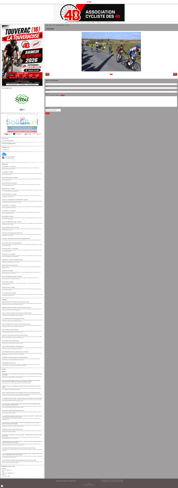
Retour (111, 74)
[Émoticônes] (60, 95)
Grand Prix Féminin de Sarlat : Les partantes (10, 177)
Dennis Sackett (88, 22)
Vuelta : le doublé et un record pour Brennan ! (10, 329)
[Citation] (52, 95)
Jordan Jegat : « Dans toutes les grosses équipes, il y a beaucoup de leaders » (16, 238)
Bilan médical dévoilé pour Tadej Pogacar (9, 183)
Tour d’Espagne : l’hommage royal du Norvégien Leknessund (13, 410)
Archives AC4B (110, 22)
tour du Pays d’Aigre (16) (60, 25)
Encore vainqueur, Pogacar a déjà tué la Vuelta (10, 340)
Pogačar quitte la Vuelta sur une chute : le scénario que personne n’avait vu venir (16, 307)
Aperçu (63, 95)
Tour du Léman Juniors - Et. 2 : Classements (10, 248)
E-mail (46, 86)
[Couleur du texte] (51, 95)
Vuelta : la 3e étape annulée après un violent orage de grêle (12, 346)
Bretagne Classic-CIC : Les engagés (8, 254)
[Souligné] (48, 95)
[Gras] (46, 95)
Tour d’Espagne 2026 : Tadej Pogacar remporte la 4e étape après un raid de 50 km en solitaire (19, 460)
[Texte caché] (55, 95)
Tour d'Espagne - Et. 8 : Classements (8, 210)
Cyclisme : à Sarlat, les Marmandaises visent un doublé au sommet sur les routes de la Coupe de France (21, 392)
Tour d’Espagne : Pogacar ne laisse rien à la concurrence (12, 429)
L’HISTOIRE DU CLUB (5, 149)
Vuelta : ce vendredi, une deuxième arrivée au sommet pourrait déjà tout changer (16, 313)
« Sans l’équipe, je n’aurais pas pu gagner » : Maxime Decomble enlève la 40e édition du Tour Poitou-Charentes (22, 398)
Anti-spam (47, 108)
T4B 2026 (82, 22)
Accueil (67, 22)
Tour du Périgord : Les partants (7, 171)
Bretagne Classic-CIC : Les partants (8, 188)
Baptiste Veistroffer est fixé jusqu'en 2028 (10, 265)
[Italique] (47, 95)
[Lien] (54, 95)
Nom (46, 82)
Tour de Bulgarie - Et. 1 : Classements (9, 166)
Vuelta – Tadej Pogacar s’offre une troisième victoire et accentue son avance (16, 324)
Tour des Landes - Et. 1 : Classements (9, 205)
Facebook (99, 22)
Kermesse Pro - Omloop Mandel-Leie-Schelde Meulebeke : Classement (15, 199)
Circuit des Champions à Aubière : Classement (10, 227)
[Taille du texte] (49, 95)
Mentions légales (58, 480)
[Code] (59, 95)
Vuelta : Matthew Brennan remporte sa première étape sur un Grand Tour (15, 351)
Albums (93, 22)
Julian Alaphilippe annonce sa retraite (9, 362)
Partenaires (72, 22)
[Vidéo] (58, 95)
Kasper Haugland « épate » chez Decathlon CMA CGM (12, 243)
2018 (54, 25)
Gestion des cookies (64, 480)
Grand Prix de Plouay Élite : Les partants (9, 194)
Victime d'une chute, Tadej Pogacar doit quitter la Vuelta (12, 232)
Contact (104, 22)
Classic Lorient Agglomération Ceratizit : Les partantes (12, 276)
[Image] (56, 95)
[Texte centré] (53, 95)
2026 (77, 22)
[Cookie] (2, 486)
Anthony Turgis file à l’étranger (7, 270)
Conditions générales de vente (72, 480)
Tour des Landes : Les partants (7, 281)
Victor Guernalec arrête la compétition (9, 292)
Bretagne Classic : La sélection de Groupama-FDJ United (12, 259)
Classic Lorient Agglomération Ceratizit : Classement (11, 221)
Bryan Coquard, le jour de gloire (7, 216)
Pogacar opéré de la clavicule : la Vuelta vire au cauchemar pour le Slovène (15, 301)
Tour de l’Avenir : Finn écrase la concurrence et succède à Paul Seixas (14, 335)
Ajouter (47, 113)
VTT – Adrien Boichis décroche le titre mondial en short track (13, 318)
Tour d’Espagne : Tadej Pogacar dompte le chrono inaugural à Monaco (14, 357)
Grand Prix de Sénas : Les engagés (8, 287)
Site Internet (47, 90)
